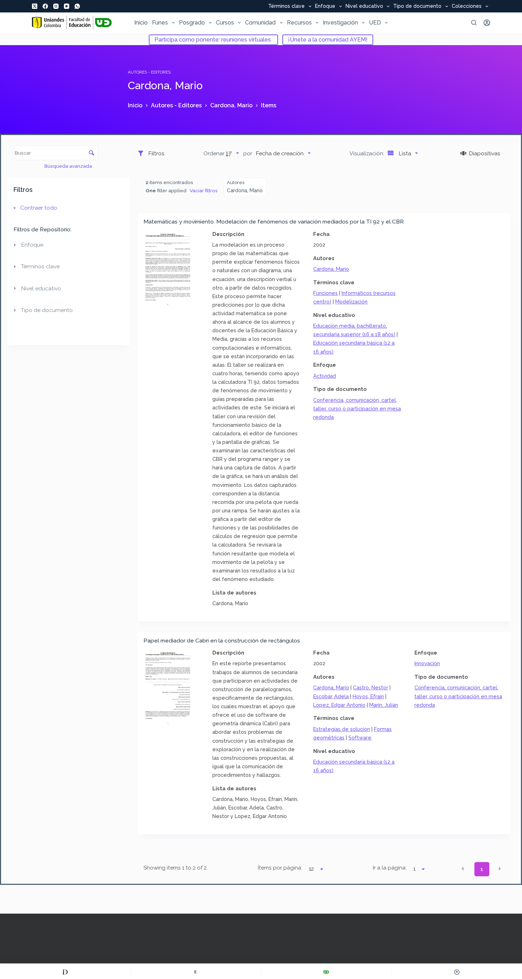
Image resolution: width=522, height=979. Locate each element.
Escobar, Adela (331, 696)
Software (359, 738)
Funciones (325, 293)
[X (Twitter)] (34, 6)
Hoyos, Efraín (368, 696)
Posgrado (192, 22)
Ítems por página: (280, 868)
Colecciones (467, 6)
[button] (462, 868)
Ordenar (213, 153)
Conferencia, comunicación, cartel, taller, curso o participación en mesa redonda (357, 408)
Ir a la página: (390, 868)
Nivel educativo (364, 6)
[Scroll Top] (457, 972)
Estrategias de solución (341, 729)
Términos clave (286, 6)
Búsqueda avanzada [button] (68, 166)
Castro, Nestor (370, 687)
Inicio (141, 22)
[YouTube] (66, 6)
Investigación (340, 22)
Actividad (324, 376)
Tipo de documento (417, 6)
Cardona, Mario (331, 269)
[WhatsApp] (77, 6)
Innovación (427, 663)
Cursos (225, 22)
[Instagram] (56, 6)
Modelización (351, 301)
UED (375, 22)
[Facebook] (45, 6)
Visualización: (367, 153)
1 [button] (481, 869)
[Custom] (65, 972)
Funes (160, 22)
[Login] (487, 23)
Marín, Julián (383, 705)
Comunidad (260, 22)
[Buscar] (474, 22)
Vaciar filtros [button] (204, 190)
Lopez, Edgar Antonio (339, 705)
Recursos (299, 22)
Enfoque (325, 6)
